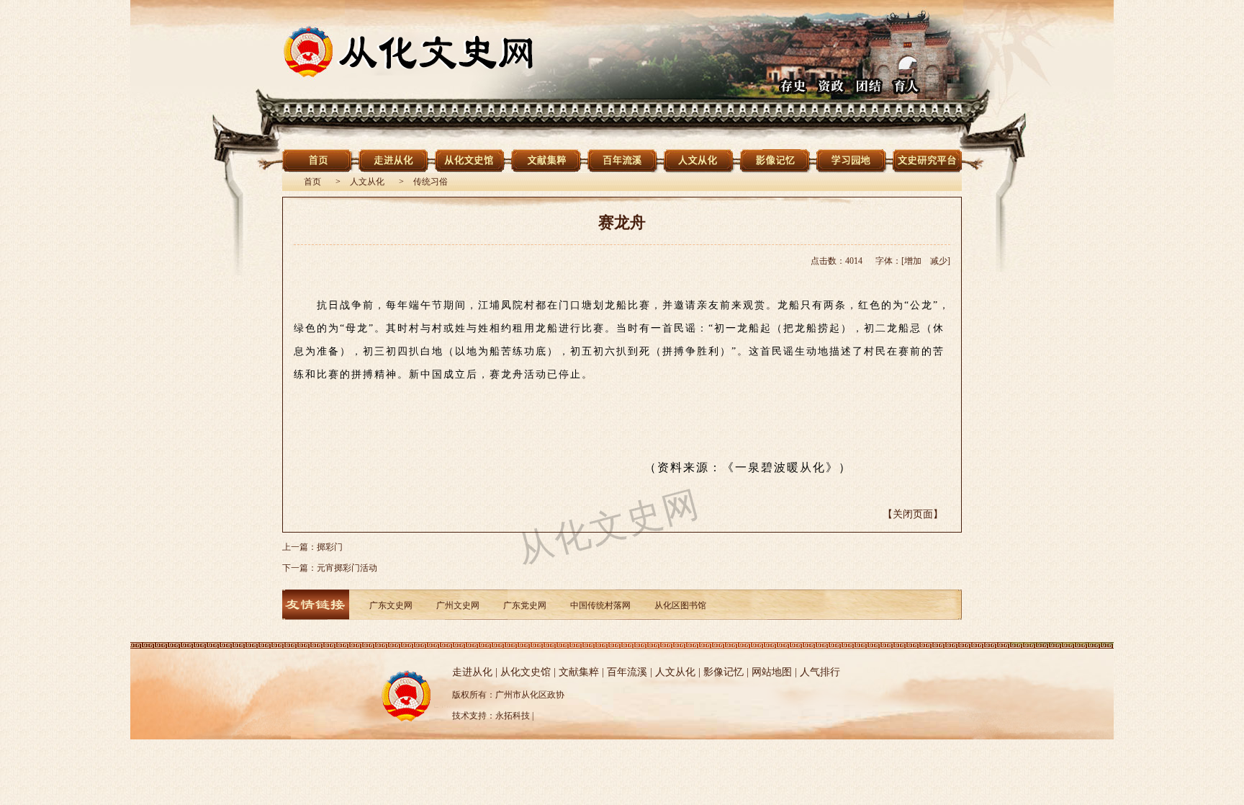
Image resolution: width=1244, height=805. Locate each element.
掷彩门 (330, 547)
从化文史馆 (525, 672)
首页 (312, 181)
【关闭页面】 (913, 514)
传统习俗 (430, 181)
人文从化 (367, 181)
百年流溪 (627, 672)
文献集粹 (579, 672)
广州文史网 (457, 605)
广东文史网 (391, 605)
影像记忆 (723, 672)
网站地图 (772, 672)
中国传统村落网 (600, 605)
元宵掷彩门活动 (347, 568)
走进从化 (472, 672)
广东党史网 (524, 605)
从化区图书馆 (680, 605)
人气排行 (820, 672)
